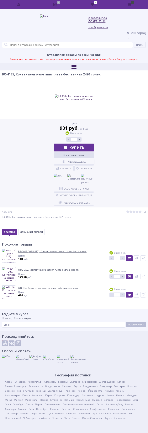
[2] (130, 212)
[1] (127, 212)
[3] (133, 212)
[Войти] (18, 4)
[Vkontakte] (11, 343)
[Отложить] (143, 258)
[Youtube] (5, 343)
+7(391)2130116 (96, 21)
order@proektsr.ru (98, 27)
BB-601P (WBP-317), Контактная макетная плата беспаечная (52, 251)
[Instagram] (18, 343)
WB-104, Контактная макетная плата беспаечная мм (48, 288)
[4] (137, 212)
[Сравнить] (136, 258)
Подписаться (136, 324)
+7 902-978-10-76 (97, 18)
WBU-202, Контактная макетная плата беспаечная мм (49, 269)
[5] (140, 212)
